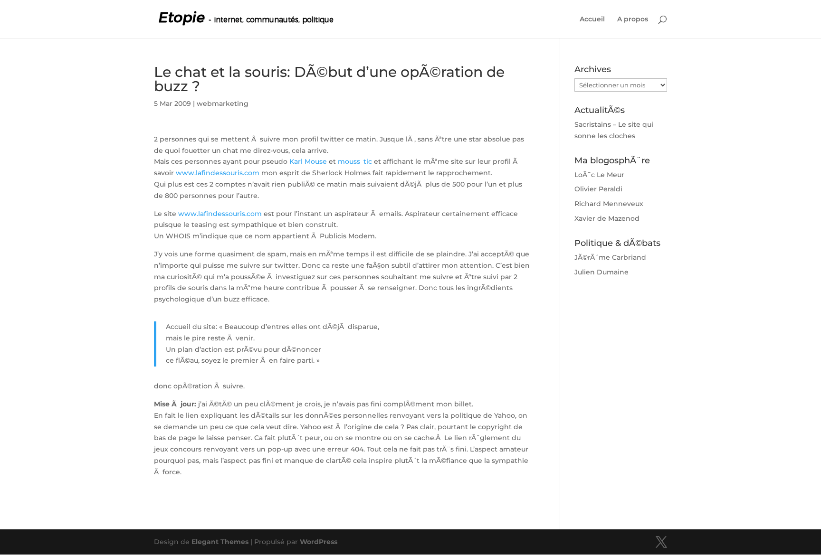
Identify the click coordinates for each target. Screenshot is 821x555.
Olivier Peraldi (598, 189)
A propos (632, 19)
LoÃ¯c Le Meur (599, 174)
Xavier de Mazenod (607, 218)
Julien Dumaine (601, 272)
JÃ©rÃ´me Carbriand (610, 257)
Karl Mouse (308, 161)
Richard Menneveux (608, 203)
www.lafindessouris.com (217, 173)
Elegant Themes (219, 541)
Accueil (592, 19)
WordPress (318, 541)
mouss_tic (354, 161)
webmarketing (222, 103)
